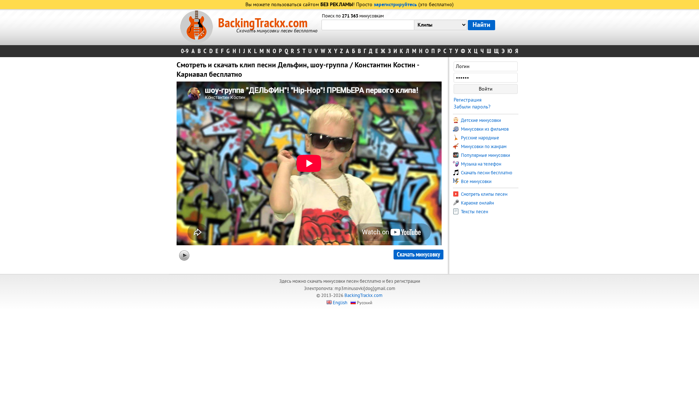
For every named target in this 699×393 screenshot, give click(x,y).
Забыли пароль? (472, 107)
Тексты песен (474, 211)
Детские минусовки (480, 120)
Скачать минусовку (418, 254)
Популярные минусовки (485, 155)
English (340, 302)
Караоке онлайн (477, 203)
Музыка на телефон (480, 164)
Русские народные (479, 137)
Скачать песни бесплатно (486, 172)
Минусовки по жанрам (483, 146)
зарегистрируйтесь (395, 5)
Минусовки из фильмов (484, 129)
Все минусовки (475, 181)
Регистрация (468, 100)
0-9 (185, 51)
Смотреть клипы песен (484, 194)
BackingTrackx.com (263, 23)
